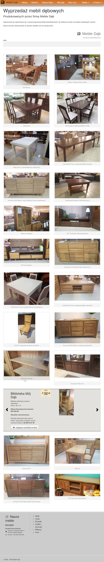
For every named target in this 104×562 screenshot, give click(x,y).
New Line (72, 2)
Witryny (38, 530)
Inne (37, 532)
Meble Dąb (12, 2)
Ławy (37, 519)
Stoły (37, 516)
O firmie (97, 2)
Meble (85, 2)
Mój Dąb (60, 2)
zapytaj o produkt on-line (26, 427)
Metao (24, 2)
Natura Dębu (47, 2)
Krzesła (38, 521)
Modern (34, 2)
